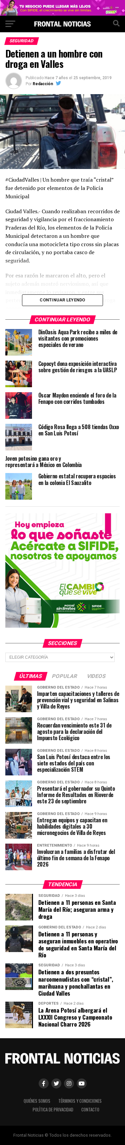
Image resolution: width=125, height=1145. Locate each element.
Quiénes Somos (37, 1101)
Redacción (43, 84)
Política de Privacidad (53, 1109)
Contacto (90, 1109)
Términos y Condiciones (80, 1101)
